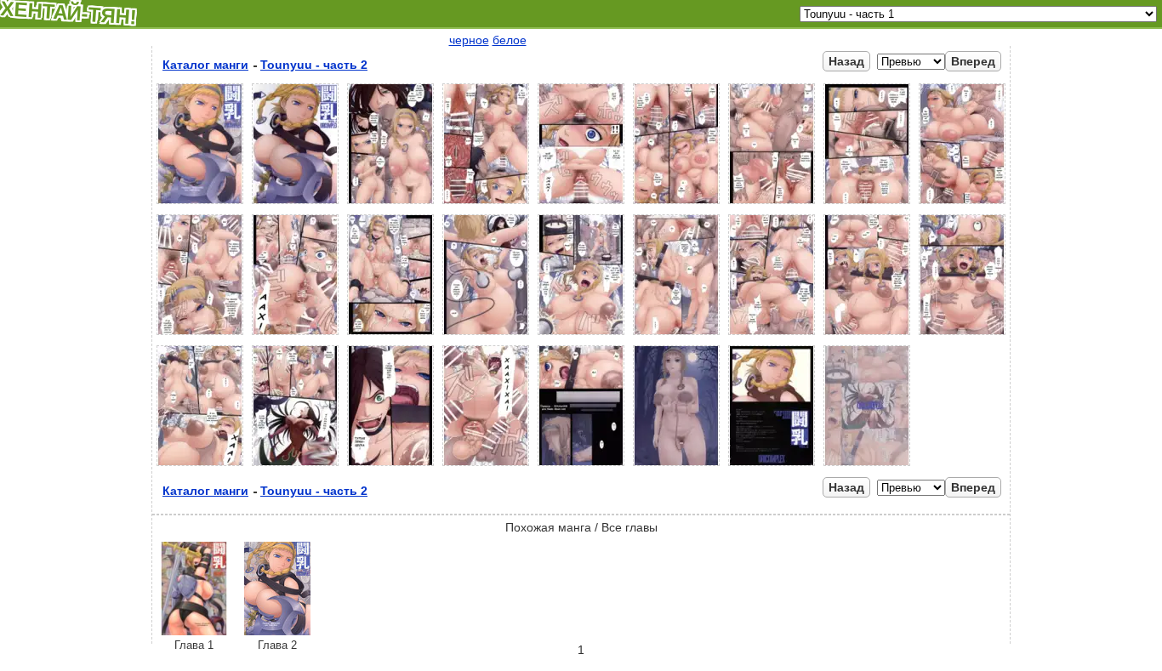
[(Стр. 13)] (485, 335)
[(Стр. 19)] (200, 466)
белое (510, 40)
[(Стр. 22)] (485, 466)
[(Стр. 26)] (866, 466)
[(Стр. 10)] (200, 335)
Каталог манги (205, 64)
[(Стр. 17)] (866, 335)
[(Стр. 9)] (962, 204)
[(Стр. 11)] (295, 335)
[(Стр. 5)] (581, 204)
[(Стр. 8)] (866, 204)
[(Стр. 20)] (295, 466)
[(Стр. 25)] (771, 466)
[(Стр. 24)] (676, 466)
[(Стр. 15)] (676, 335)
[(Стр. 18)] (962, 335)
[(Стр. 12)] (390, 335)
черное (469, 40)
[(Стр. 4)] (485, 204)
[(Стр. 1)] (200, 204)
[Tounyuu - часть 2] (277, 631)
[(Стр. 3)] (390, 204)
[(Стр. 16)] (771, 335)
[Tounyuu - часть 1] (194, 631)
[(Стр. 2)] (295, 204)
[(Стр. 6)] (676, 204)
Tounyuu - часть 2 (313, 64)
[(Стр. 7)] (771, 204)
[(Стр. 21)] (390, 466)
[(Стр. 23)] (581, 466)
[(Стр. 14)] (581, 335)
